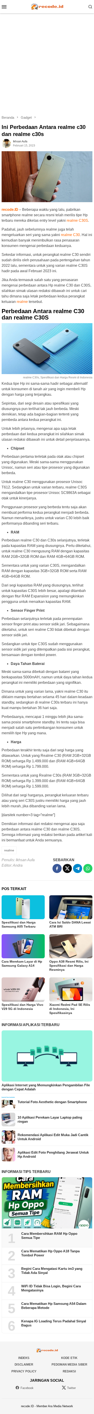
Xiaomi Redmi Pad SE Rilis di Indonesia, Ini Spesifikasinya (69, 1009)
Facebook (27, 1388)
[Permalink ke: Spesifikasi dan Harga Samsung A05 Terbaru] (23, 907)
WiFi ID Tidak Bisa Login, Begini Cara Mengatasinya (51, 1288)
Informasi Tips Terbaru (26, 1172)
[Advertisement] (47, 64)
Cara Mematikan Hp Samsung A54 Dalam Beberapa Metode (53, 1306)
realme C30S (77, 220)
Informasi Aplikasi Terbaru (31, 1025)
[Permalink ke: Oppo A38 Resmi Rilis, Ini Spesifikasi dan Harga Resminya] (70, 946)
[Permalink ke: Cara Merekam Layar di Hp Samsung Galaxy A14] (23, 946)
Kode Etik (69, 1358)
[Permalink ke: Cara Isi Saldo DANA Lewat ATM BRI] (70, 907)
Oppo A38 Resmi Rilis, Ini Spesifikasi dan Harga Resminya (69, 965)
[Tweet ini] (67, 868)
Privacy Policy (24, 1371)
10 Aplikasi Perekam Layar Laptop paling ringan (50, 1119)
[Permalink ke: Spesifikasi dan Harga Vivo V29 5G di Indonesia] (23, 989)
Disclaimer (24, 1364)
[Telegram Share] (77, 868)
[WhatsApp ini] (87, 868)
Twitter (71, 1388)
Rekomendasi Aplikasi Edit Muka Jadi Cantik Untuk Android (53, 1137)
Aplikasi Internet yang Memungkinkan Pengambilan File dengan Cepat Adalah (46, 1087)
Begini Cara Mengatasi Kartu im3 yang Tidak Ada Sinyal (51, 1271)
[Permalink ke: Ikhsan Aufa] (6, 143)
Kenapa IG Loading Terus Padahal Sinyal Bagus (53, 1323)
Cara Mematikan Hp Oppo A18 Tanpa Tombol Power (50, 1253)
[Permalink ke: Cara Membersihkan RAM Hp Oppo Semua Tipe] (47, 1203)
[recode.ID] (47, 6)
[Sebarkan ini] (57, 868)
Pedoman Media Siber (69, 1364)
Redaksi (69, 1371)
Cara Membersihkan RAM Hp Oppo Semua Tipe (49, 1236)
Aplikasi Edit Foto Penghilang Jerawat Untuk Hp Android (53, 1154)
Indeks (23, 1358)
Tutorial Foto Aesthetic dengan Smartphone (52, 1102)
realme (22, 302)
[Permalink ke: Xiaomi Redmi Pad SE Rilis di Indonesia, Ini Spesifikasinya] (70, 989)
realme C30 (70, 235)
